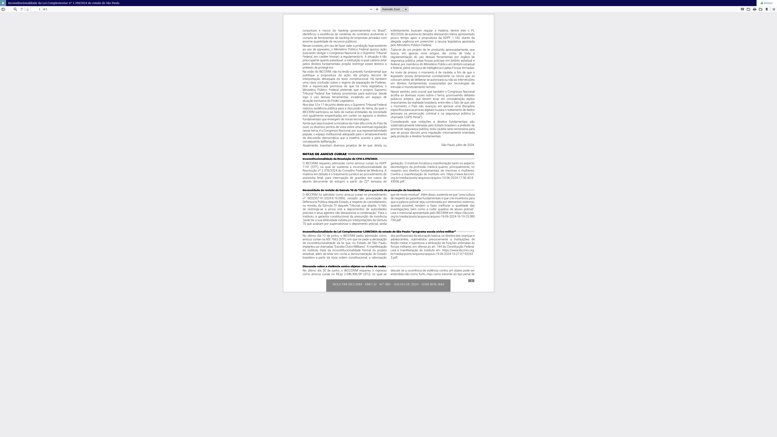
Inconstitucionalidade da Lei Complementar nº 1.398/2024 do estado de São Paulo (63, 3)
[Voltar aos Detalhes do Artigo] (3, 3)
